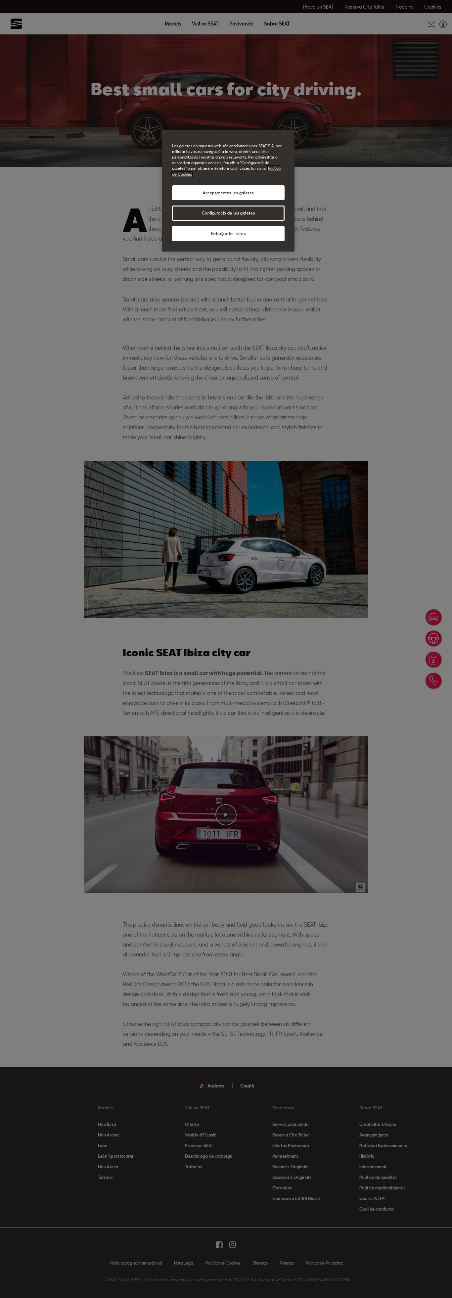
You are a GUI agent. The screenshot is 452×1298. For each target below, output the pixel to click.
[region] (228, 191)
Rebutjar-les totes (228, 233)
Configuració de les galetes (228, 213)
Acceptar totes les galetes (228, 193)
